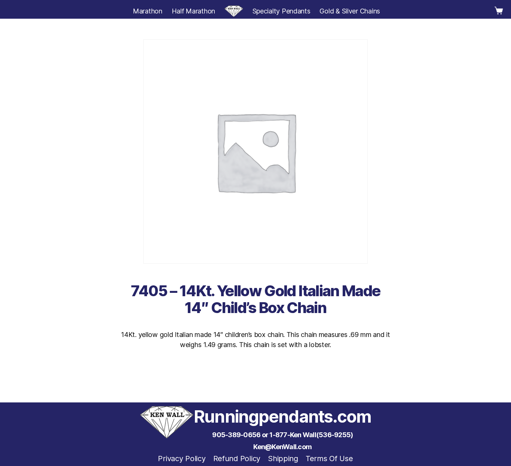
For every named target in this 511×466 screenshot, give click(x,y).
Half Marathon (193, 11)
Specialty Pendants (281, 11)
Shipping (283, 458)
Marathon (147, 11)
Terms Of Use (329, 458)
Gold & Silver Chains (349, 11)
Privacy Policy (181, 458)
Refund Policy (237, 458)
